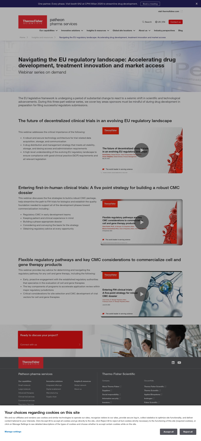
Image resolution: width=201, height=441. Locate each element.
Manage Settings (13, 431)
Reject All (188, 431)
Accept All (169, 431)
